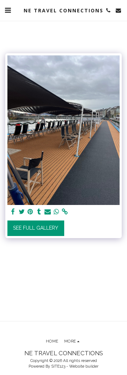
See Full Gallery (35, 228)
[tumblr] (39, 211)
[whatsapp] (56, 211)
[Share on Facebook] (13, 211)
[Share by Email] (47, 211)
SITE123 (58, 366)
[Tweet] (22, 211)
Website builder (83, 366)
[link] (65, 211)
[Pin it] (30, 211)
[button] (8, 10)
